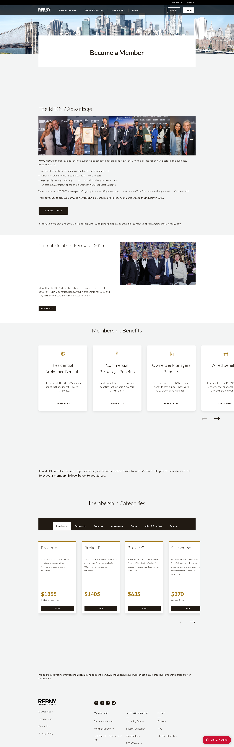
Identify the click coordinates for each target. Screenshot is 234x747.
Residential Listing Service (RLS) (108, 737)
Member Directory (104, 728)
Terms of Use (45, 718)
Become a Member (103, 721)
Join (57, 608)
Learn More (63, 403)
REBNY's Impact (53, 211)
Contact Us (177, 3)
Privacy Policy (45, 733)
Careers (161, 721)
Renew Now (47, 308)
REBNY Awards (134, 743)
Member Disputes (167, 735)
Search (190, 3)
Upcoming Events (135, 721)
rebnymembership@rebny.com (164, 223)
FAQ (159, 728)
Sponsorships (133, 735)
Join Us (174, 10)
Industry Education (135, 728)
